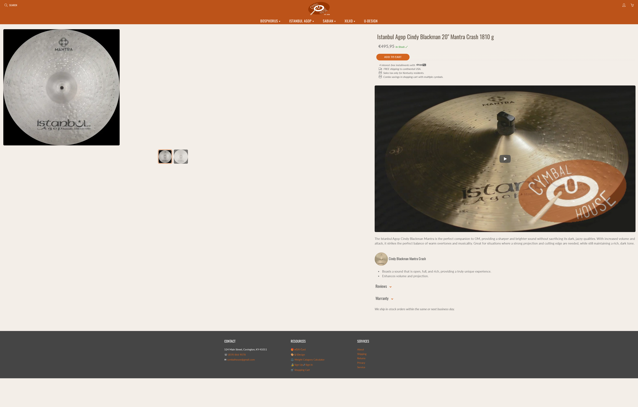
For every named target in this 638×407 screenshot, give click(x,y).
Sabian (328, 20)
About (360, 349)
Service (361, 367)
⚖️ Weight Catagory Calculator (307, 359)
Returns (361, 358)
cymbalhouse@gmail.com (241, 359)
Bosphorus (269, 20)
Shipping (362, 354)
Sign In (309, 364)
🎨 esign (298, 354)
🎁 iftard (298, 349)
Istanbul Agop (301, 20)
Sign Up (298, 364)
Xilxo (349, 20)
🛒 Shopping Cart (300, 369)
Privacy (361, 362)
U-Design (371, 20)
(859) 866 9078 (237, 354)
